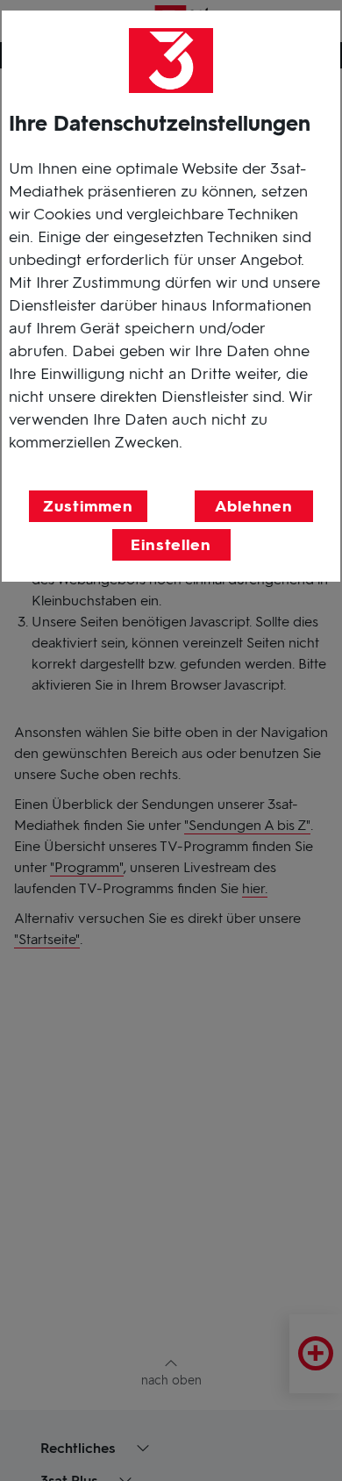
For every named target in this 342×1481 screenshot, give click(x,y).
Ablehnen (254, 506)
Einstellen (171, 544)
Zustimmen (87, 506)
